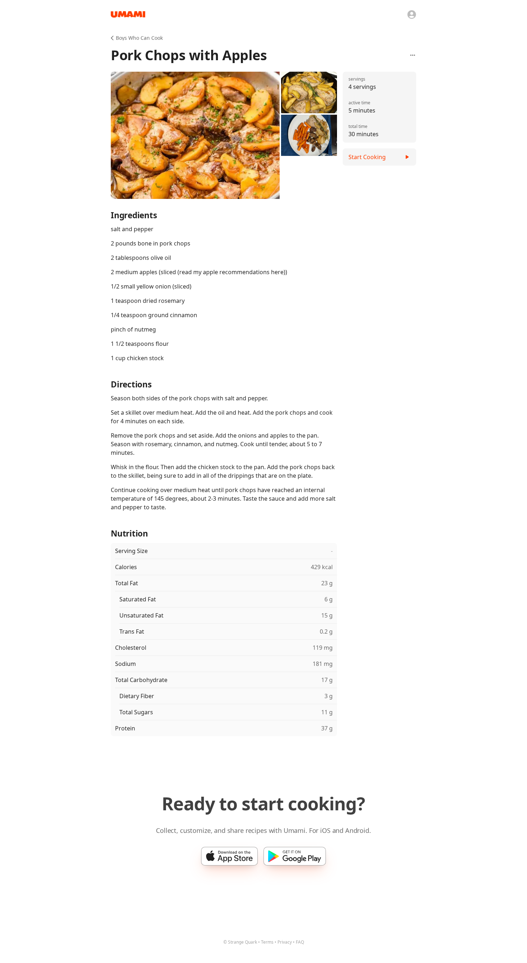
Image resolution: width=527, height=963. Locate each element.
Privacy (284, 942)
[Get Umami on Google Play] (295, 856)
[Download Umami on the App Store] (229, 856)
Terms (267, 942)
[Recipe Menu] (412, 55)
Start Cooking (367, 157)
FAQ (300, 942)
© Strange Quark (240, 942)
